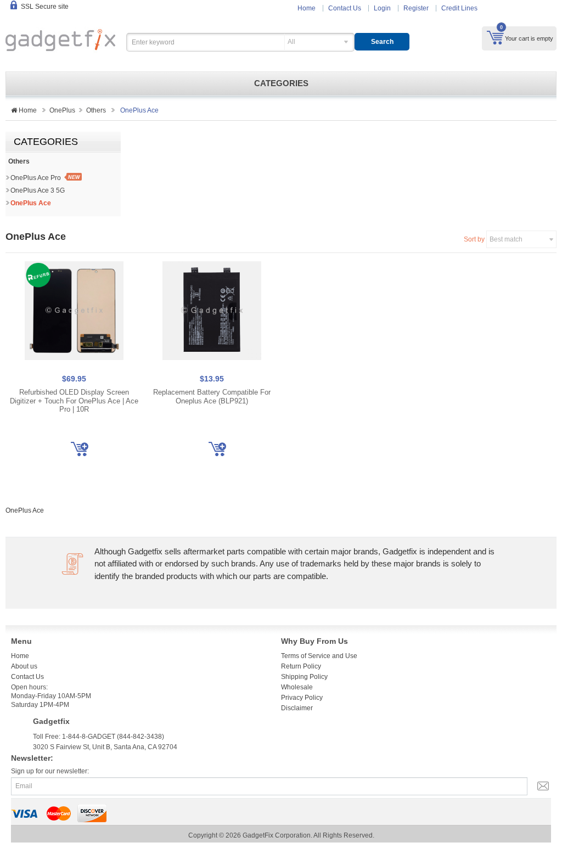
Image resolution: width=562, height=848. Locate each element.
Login (382, 8)
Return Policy (301, 666)
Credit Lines (459, 8)
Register (416, 8)
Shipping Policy (304, 677)
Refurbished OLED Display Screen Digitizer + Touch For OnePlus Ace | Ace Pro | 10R (74, 400)
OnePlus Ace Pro (35, 178)
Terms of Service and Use (319, 656)
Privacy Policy (302, 697)
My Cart (495, 37)
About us (24, 666)
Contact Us (344, 8)
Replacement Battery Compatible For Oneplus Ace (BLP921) (212, 396)
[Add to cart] (80, 449)
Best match (506, 239)
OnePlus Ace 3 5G (37, 190)
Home (306, 8)
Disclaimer (297, 708)
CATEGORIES (281, 83)
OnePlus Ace (30, 203)
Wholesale (297, 687)
